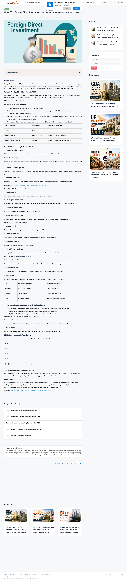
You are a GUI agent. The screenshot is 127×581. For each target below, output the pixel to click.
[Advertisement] (43, 485)
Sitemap (20, 574)
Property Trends (34, 2)
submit (94, 68)
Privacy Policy (7, 576)
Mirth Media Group (35, 578)
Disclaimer (35, 574)
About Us (27, 574)
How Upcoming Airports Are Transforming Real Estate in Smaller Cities (31, 390)
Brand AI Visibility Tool (9, 574)
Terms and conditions (46, 574)
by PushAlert (50, 10)
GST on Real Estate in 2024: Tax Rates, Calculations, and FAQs (28, 185)
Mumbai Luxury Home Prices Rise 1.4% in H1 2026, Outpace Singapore (69, 529)
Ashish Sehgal (10, 16)
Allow (76, 8)
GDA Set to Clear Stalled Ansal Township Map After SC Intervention (16, 529)
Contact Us (16, 576)
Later (67, 8)
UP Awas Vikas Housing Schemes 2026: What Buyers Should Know (43, 529)
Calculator (89, 2)
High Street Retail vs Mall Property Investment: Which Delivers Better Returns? (104, 174)
